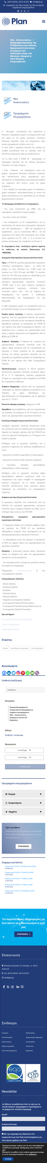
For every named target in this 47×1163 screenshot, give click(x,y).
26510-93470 (24, 2)
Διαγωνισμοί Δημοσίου (34, 1037)
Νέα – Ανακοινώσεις (18, 715)
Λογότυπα (29, 1046)
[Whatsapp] (28, 673)
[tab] (23, 794)
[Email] (32, 673)
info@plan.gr (38, 2)
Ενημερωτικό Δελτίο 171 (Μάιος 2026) (18, 884)
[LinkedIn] (25, 11)
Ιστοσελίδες (30, 1042)
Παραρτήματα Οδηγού (10, 629)
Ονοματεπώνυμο (9, 1124)
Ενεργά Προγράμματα (19, 707)
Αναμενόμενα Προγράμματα (21, 710)
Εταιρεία (5, 1033)
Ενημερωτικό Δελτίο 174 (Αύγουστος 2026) (20, 866)
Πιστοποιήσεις (7, 1037)
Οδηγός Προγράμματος (11, 624)
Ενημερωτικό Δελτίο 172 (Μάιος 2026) (18, 878)
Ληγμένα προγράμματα (19, 712)
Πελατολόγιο (6, 1042)
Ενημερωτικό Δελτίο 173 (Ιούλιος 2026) (19, 872)
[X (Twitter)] (28, 11)
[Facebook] (18, 11)
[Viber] (37, 673)
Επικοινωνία (23, 846)
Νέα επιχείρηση (37, 648)
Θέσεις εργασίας (8, 1046)
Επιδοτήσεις (30, 1033)
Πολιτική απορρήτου (9, 1051)
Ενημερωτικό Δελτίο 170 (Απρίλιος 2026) (19, 891)
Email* (4, 1114)
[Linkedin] (9, 673)
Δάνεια (5, 648)
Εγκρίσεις (14, 720)
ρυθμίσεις (33, 1154)
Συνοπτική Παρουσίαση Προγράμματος (17, 619)
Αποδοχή (8, 1159)
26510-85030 (12, 2)
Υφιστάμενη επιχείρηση (19, 648)
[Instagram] (22, 11)
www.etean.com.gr (24, 570)
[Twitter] (13, 673)
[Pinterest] (23, 673)
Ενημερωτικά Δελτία (18, 717)
